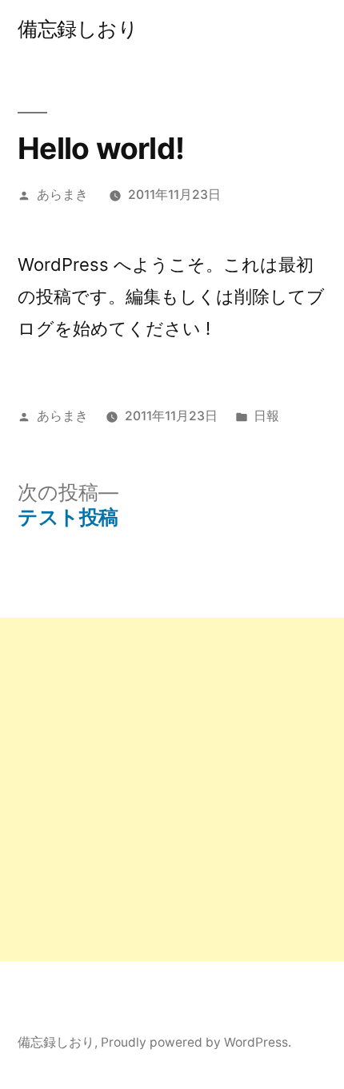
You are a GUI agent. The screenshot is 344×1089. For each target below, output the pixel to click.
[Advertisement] (172, 789)
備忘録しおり (78, 29)
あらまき (62, 194)
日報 (266, 415)
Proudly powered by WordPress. (196, 1042)
